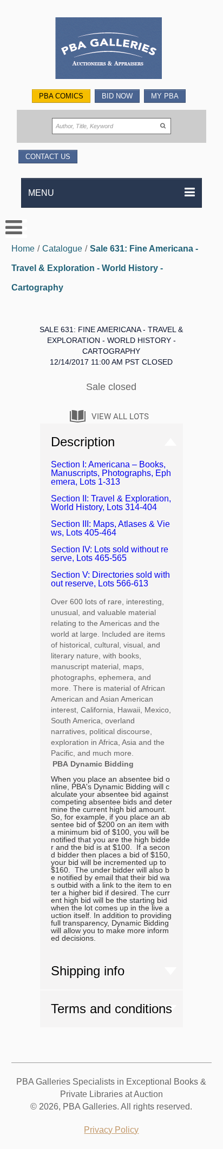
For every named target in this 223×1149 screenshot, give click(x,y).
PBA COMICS (61, 96)
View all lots (120, 416)
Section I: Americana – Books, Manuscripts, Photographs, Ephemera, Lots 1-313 (111, 473)
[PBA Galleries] (111, 49)
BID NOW (117, 96)
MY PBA (165, 96)
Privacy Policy (111, 1129)
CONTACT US (47, 157)
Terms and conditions (111, 1008)
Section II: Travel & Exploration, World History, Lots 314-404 (111, 503)
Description (83, 441)
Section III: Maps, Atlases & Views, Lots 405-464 (110, 528)
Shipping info (87, 970)
